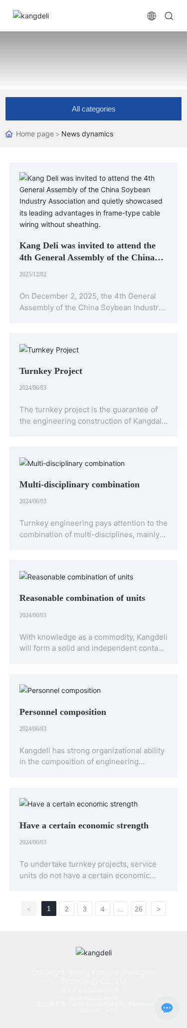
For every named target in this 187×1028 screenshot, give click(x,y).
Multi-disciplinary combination (79, 484)
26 (139, 909)
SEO (112, 1010)
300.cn (91, 1010)
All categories (94, 109)
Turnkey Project (50, 371)
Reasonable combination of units (82, 598)
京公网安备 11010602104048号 (81, 1004)
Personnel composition (62, 712)
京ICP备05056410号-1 (93, 990)
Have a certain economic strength (84, 825)
